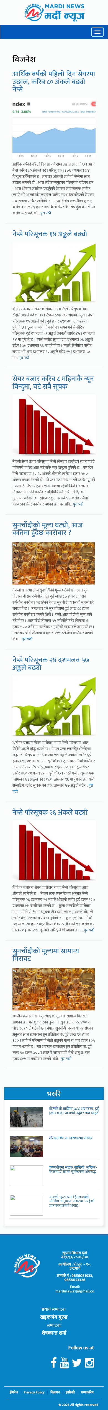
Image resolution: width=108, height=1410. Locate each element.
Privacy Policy (34, 1392)
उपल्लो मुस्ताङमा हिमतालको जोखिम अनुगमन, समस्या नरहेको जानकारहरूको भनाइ (72, 1201)
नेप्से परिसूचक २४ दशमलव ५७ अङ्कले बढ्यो (50, 664)
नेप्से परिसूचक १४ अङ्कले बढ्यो (49, 234)
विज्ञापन (55, 1392)
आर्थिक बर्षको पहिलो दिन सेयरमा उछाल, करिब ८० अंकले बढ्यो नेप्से (53, 81)
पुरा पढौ (45, 213)
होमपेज (14, 1392)
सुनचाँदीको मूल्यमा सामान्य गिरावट (45, 955)
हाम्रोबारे (70, 1392)
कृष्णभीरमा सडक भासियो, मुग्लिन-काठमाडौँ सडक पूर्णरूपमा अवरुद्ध (73, 1169)
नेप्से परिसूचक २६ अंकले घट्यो (50, 812)
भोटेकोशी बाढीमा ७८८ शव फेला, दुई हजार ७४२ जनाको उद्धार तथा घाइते (74, 1111)
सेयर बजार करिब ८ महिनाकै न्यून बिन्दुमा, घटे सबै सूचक (53, 382)
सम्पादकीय (87, 1392)
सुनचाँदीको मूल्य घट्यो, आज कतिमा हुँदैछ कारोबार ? (47, 529)
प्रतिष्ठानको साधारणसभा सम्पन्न (70, 1138)
